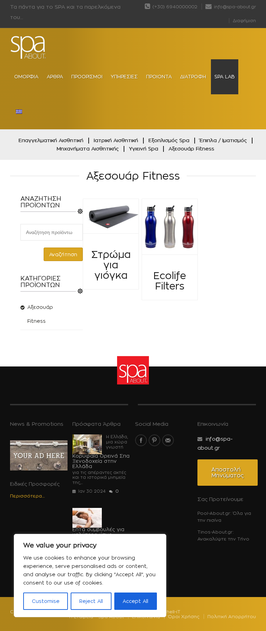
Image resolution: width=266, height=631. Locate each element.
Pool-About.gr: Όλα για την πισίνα (224, 516)
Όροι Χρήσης (184, 616)
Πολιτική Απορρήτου (231, 616)
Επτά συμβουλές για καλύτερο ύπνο (98, 532)
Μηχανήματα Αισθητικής (88, 148)
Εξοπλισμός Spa (169, 140)
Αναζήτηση (63, 254)
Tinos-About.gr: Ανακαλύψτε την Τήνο (223, 535)
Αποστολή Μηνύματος (227, 472)
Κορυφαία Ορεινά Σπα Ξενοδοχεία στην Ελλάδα (101, 461)
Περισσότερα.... (27, 495)
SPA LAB (224, 76)
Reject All (91, 601)
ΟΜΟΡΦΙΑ (26, 76)
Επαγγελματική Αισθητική (51, 140)
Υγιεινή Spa (143, 148)
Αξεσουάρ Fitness (191, 148)
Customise (46, 601)
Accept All (135, 601)
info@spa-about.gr (234, 7)
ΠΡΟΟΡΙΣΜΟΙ (87, 76)
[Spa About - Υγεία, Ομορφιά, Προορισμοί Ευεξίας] (28, 47)
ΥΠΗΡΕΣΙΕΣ (124, 76)
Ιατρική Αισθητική (116, 140)
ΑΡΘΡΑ (55, 76)
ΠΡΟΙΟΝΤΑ (159, 76)
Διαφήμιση (244, 20)
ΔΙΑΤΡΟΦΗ (193, 76)
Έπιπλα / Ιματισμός (223, 140)
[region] (90, 575)
